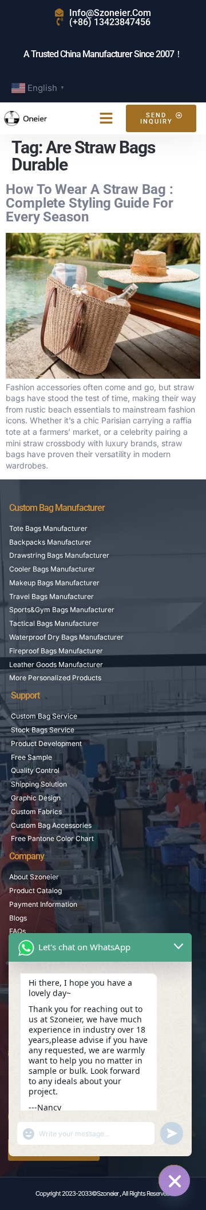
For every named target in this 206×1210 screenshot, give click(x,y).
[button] (106, 118)
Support (25, 695)
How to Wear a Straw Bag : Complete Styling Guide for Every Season (89, 203)
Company (26, 856)
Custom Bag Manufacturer (57, 507)
